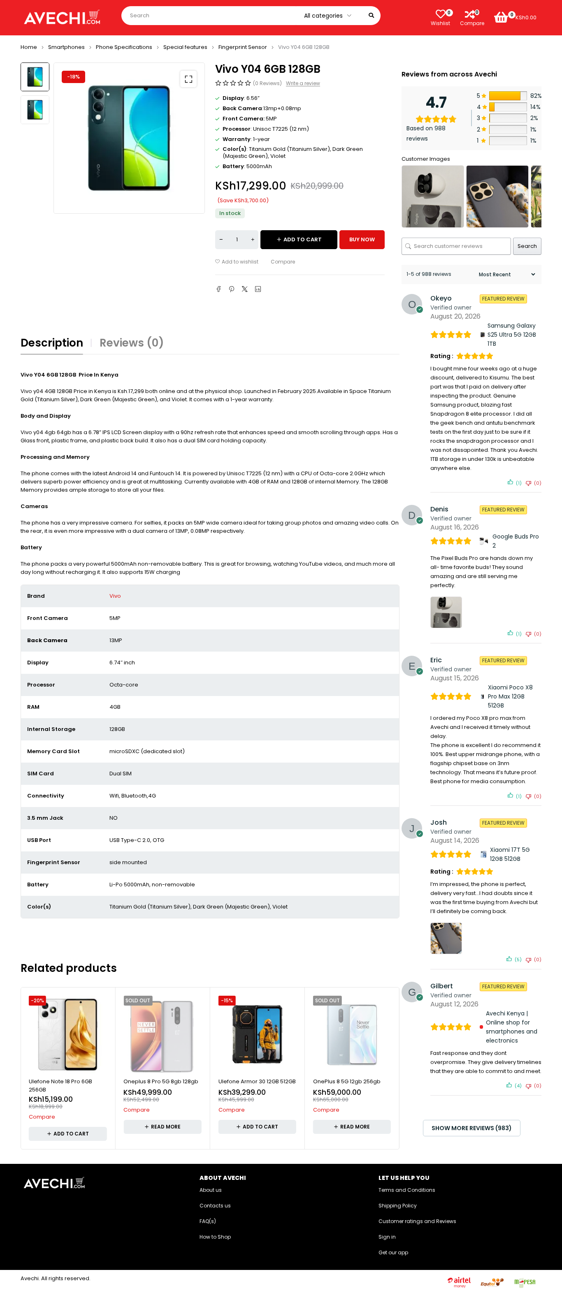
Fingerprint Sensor (242, 47)
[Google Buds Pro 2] (485, 541)
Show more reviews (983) (472, 1128)
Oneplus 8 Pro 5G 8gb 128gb (160, 1081)
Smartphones (66, 47)
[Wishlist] (441, 14)
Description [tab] (52, 342)
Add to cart (302, 239)
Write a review (303, 83)
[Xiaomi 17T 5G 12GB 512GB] (483, 854)
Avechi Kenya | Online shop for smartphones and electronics (511, 1027)
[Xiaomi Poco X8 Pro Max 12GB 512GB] (482, 696)
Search (527, 246)
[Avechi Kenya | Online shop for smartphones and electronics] (481, 1027)
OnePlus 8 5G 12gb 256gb (347, 1081)
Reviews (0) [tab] (132, 342)
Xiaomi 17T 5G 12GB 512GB (510, 854)
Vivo (115, 596)
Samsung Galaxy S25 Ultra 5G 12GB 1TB (512, 334)
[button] (188, 79)
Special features (185, 47)
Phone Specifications (124, 47)
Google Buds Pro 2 (515, 541)
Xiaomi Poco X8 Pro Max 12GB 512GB (510, 696)
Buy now (362, 239)
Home (29, 47)
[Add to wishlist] (236, 262)
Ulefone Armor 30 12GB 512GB (257, 1081)
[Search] (371, 15)
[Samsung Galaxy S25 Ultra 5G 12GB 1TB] (482, 334)
